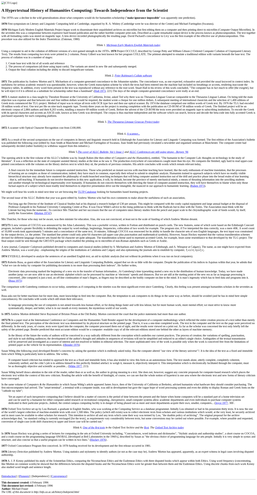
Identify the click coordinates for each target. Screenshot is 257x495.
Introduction (9, 476)
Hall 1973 (100, 90)
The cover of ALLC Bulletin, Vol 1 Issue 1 (101, 151)
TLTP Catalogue (87, 191)
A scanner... (133, 133)
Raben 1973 (197, 185)
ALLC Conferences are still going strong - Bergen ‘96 (158, 151)
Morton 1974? (43, 213)
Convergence (59, 476)
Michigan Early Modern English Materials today (133, 45)
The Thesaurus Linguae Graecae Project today (133, 121)
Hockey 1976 (98, 439)
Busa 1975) (15, 280)
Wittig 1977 (75, 366)
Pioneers (24, 476)
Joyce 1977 (221, 402)
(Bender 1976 (71, 344)
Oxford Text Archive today (169, 427)
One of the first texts (94, 427)
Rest (146, 427)
